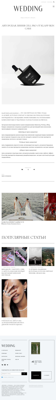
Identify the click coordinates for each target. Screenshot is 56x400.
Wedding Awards (20, 356)
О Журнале (5, 350)
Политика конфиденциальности (36, 386)
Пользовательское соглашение (36, 385)
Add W (17, 359)
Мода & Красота (25, 17)
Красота (33, 17)
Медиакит (18, 350)
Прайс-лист (18, 353)
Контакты (4, 356)
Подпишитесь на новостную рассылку (13, 370)
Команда (4, 353)
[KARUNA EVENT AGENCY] (23, 222)
